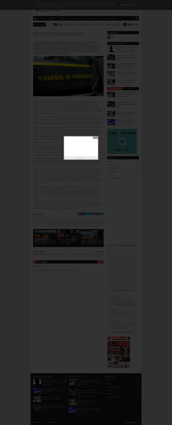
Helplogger (83, 158)
